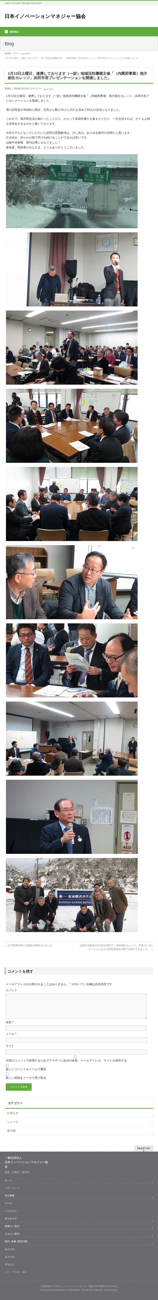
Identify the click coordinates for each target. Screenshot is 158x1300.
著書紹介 (10, 1264)
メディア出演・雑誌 (16, 1272)
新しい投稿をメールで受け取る (26, 1077)
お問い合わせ (12, 1187)
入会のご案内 (12, 1233)
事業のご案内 (12, 1226)
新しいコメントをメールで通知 (26, 1069)
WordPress (61, 1289)
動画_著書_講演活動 (16, 1241)
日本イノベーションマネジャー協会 (45, 16)
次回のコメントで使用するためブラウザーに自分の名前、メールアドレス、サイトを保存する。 (68, 1060)
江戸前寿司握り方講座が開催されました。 (30, 945)
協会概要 (10, 1195)
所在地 (8, 1203)
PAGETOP (143, 1148)
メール (11, 1034)
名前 (9, 1022)
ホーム (8, 1180)
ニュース (25, 53)
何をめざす (11, 1218)
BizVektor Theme (79, 1289)
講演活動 (10, 1256)
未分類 (11, 1130)
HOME (8, 53)
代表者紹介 (11, 1210)
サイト (10, 1045)
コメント (11, 990)
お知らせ (13, 1113)
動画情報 (10, 1249)
